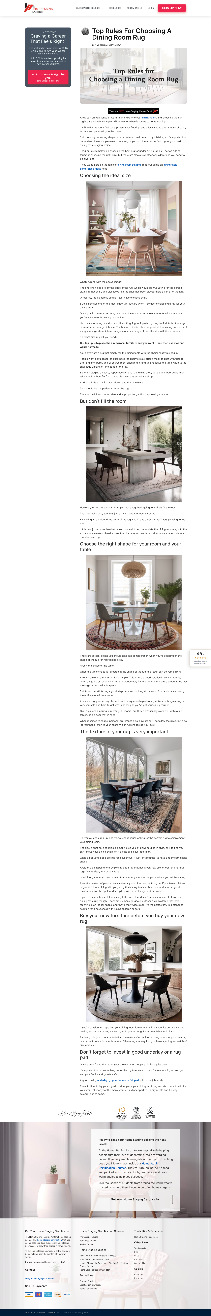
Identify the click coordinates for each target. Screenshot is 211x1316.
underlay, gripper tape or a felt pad (118, 1080)
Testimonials (134, 8)
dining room (149, 117)
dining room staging (129, 164)
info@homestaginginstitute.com (40, 1278)
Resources (115, 8)
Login (151, 8)
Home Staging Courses (87, 8)
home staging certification (49, 1240)
